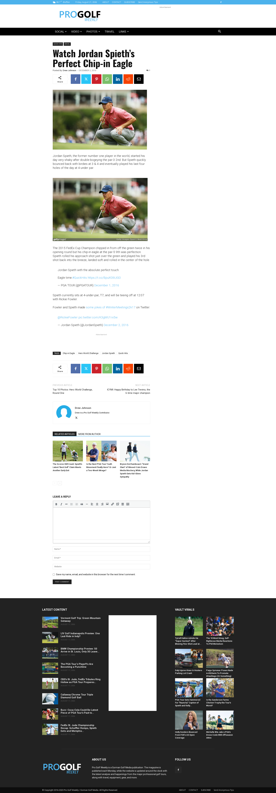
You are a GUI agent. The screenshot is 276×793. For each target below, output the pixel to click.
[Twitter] (86, 79)
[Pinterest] (96, 79)
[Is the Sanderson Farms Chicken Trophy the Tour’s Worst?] (220, 687)
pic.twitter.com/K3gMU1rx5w (98, 317)
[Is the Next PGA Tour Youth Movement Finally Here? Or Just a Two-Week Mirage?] (101, 451)
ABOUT (105, 2)
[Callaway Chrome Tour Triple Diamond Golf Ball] (50, 698)
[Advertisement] (165, 16)
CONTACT (116, 2)
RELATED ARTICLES (65, 434)
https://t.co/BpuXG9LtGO (104, 277)
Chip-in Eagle (69, 353)
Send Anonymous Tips (148, 2)
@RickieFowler (68, 317)
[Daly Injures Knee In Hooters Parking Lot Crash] (189, 658)
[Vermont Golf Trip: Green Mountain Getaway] (50, 622)
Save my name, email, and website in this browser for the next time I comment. (95, 574)
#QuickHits (79, 277)
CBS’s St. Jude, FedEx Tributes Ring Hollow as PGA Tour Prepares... (80, 681)
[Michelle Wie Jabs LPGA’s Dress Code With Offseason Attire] (220, 720)
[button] (219, 31)
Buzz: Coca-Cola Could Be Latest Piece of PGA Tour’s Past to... (79, 711)
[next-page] (60, 483)
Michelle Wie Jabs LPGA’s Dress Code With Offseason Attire (219, 735)
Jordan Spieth (108, 353)
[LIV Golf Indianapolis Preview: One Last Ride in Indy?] (50, 637)
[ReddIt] (128, 79)
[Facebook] (220, 2)
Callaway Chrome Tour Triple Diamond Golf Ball (77, 696)
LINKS (122, 31)
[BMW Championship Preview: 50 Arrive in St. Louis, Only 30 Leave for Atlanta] (50, 652)
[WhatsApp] (107, 79)
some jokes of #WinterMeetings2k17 (110, 307)
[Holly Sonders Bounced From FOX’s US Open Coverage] (189, 720)
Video (75, 31)
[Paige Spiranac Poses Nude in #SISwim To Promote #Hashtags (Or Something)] (220, 658)
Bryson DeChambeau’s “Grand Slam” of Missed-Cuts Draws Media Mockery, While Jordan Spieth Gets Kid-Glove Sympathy (134, 470)
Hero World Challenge (88, 353)
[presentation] (56, 504)
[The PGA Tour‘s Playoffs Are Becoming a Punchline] (50, 668)
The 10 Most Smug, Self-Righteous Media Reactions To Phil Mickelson (219, 641)
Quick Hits (58, 44)
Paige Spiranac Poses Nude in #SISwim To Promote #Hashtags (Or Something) (219, 673)
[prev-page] (55, 483)
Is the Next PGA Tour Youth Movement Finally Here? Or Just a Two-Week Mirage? (101, 467)
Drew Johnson (69, 70)
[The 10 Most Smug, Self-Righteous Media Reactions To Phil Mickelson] (220, 626)
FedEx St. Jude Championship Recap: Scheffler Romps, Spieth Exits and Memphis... (79, 728)
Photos (91, 31)
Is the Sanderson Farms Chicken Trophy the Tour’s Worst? (218, 703)
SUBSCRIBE (129, 2)
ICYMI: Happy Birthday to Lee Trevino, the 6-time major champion (128, 391)
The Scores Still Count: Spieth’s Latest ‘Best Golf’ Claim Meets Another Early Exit (67, 467)
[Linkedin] (118, 79)
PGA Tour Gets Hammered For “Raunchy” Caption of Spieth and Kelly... (187, 703)
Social (59, 31)
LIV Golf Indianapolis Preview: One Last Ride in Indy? (80, 635)
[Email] (139, 79)
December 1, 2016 (106, 285)
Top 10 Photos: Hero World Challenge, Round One (72, 391)
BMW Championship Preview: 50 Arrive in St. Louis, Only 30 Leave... (80, 650)
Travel (109, 31)
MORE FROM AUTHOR (89, 434)
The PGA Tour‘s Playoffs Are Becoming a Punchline (77, 665)
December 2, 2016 (116, 325)
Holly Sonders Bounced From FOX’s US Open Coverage (186, 735)
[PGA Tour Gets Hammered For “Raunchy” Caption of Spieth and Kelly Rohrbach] (189, 687)
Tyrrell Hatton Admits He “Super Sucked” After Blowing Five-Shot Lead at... (188, 641)
